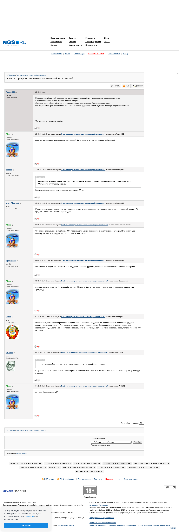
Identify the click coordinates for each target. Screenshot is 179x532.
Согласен (26, 525)
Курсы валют (75, 45)
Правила (109, 479)
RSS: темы (49, 479)
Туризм (72, 38)
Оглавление (56, 54)
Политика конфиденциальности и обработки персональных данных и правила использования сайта (130, 525)
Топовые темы (114, 54)
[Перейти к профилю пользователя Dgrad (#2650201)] (12, 339)
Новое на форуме (96, 54)
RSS (127, 86)
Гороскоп (90, 38)
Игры (106, 38)
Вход (125, 54)
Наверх (173, 528)
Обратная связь (130, 479)
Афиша (72, 41)
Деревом (139, 86)
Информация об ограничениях (102, 518)
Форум (53, 45)
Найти (67, 54)
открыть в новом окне (101, 446)
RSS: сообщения (67, 479)
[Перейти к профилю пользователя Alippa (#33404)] (12, 156)
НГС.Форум (11, 75)
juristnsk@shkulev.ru (66, 525)
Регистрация (79, 54)
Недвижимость (57, 38)
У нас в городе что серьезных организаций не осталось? (83, 134)
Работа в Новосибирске (38, 75)
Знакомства (56, 41)
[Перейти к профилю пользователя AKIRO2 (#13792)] (10, 370)
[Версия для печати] (36, 128)
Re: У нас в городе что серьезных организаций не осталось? (84, 225)
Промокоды (91, 45)
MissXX (18, 453)
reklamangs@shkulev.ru (99, 505)
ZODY (107, 41)
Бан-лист (98, 479)
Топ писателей (84, 479)
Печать (117, 86)
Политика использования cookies (103, 523)
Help (118, 479)
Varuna (24, 453)
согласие (29, 516)
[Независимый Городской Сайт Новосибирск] (14, 43)
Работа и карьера (22, 75)
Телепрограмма (93, 41)
